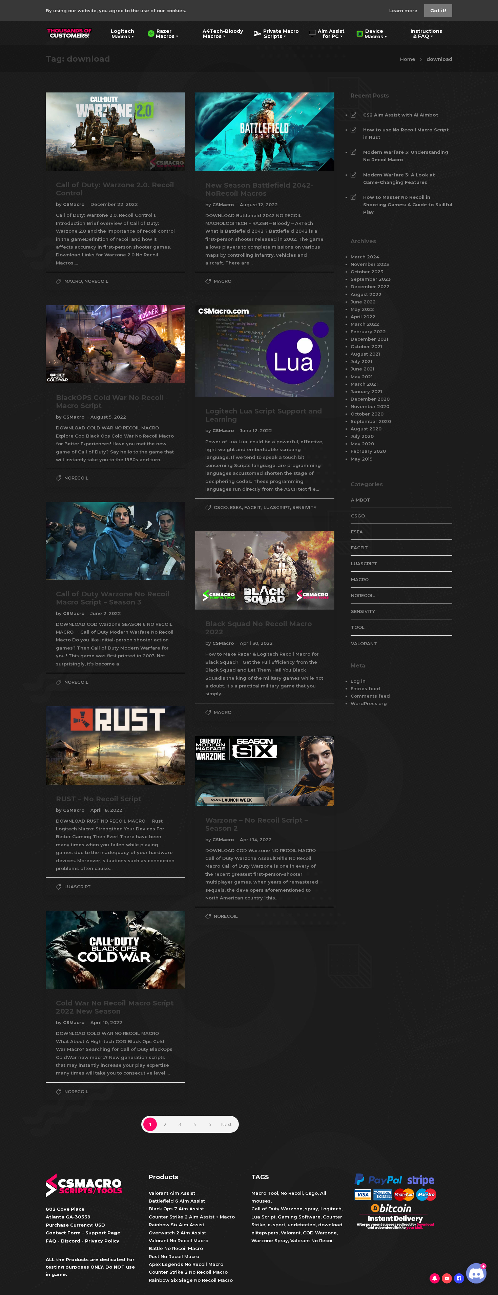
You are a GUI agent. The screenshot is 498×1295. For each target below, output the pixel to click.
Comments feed (370, 696)
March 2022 (365, 324)
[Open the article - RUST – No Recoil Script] (81, 745)
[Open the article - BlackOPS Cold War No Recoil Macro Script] (81, 344)
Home (407, 59)
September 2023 (371, 279)
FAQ (51, 1241)
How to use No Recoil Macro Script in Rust (406, 133)
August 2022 (366, 294)
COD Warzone (319, 1232)
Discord (70, 1241)
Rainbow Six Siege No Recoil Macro (191, 1280)
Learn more (404, 10)
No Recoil (292, 1193)
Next (226, 1124)
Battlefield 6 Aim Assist (177, 1201)
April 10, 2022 (106, 1022)
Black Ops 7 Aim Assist (176, 1208)
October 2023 (367, 271)
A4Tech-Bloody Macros (217, 33)
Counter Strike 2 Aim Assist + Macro (192, 1216)
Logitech (330, 1208)
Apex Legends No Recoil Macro (186, 1264)
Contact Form (63, 1232)
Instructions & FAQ (421, 33)
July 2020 (362, 436)
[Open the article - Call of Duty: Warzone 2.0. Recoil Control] (81, 131)
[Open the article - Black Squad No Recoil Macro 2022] (230, 570)
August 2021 (365, 354)
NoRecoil (96, 281)
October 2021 (366, 346)
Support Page (102, 1232)
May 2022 (362, 309)
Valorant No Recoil (311, 1240)
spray (311, 1208)
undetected (302, 1224)
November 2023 (370, 264)
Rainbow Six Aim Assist (176, 1224)
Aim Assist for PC (327, 33)
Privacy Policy (102, 1241)
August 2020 (366, 428)
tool (358, 627)
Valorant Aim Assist (172, 1193)
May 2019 (362, 459)
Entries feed (365, 688)
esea (236, 507)
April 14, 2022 (256, 839)
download (330, 1224)
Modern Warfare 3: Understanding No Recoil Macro (405, 155)
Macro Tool (264, 1193)
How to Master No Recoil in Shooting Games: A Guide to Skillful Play (407, 204)
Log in (358, 681)
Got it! (438, 10)
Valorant (289, 1232)
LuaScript (277, 507)
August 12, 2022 (259, 204)
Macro (73, 281)
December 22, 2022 (114, 204)
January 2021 (366, 391)
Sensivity (304, 507)
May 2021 (362, 376)
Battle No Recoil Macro (176, 1248)
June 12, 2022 (256, 430)
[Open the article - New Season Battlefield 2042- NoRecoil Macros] (230, 131)
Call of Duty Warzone (277, 1208)
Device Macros (369, 33)
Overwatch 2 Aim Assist (177, 1232)
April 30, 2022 (256, 643)
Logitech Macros (118, 33)
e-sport (276, 1224)
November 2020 (370, 406)
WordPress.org (369, 703)
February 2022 (368, 331)
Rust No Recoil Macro (174, 1256)
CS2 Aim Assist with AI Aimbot (400, 115)
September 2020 (371, 421)
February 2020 (368, 451)
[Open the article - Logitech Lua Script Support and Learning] (230, 351)
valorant (364, 643)
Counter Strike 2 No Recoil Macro (188, 1272)
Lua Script (263, 1216)
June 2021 (362, 368)
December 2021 (369, 339)
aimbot (360, 500)
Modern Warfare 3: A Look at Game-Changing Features (399, 178)
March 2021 (364, 384)
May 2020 (362, 443)
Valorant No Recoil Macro (178, 1240)
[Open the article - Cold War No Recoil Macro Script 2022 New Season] (81, 950)
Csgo (311, 1193)
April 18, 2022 (106, 810)
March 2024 (365, 256)
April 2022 (363, 316)
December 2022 (370, 286)
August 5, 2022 (108, 417)
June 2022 (363, 301)
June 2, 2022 (105, 613)
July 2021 (361, 361)
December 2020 (370, 399)
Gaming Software (299, 1216)
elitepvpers (264, 1232)
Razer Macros (161, 33)
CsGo (221, 507)
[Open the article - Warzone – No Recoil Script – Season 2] (230, 771)
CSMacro (74, 204)
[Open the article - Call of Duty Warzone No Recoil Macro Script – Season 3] (81, 540)
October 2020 (367, 414)
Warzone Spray (269, 1240)
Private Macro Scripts (276, 33)
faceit (252, 507)
